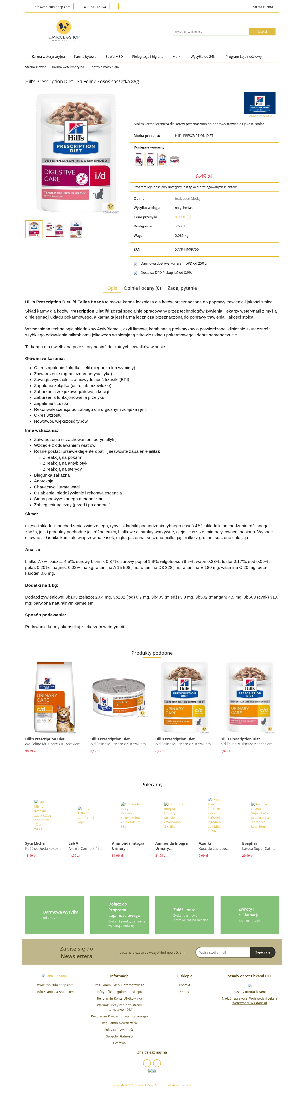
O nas (184, 992)
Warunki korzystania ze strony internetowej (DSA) (119, 1007)
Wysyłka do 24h (203, 56)
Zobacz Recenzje (259, 116)
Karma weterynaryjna (49, 56)
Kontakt (184, 985)
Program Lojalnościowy (244, 56)
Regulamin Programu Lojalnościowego (119, 1016)
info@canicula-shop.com (55, 992)
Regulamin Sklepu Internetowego (119, 985)
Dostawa (119, 1043)
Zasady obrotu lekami (250, 992)
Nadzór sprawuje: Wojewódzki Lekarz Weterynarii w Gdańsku (249, 1000)
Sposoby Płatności (119, 1036)
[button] (119, 976)
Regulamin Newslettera (119, 1023)
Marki (177, 56)
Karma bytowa (85, 56)
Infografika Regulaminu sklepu (119, 992)
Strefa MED (115, 56)
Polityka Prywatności (119, 1029)
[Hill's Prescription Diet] (260, 103)
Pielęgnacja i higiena (148, 56)
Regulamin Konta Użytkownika (119, 998)
